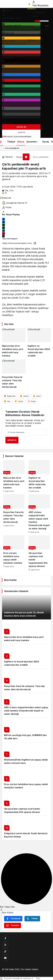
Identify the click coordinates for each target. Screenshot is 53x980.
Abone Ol (11, 440)
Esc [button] (38, 978)
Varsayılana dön (41, 31)
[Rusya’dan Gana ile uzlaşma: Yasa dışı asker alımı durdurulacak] (14, 374)
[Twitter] (5, 945)
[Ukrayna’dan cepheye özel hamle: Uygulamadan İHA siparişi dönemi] (39, 553)
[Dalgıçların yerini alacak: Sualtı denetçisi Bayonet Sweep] (26, 828)
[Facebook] (5, 938)
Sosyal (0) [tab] (21, 127)
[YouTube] (5, 958)
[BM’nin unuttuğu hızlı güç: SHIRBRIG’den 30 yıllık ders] (26, 730)
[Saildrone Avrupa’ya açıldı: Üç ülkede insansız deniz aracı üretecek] (26, 607)
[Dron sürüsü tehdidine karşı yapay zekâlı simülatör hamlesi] (13, 553)
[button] (26, 156)
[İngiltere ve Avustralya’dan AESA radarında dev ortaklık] (39, 342)
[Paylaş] (3, 236)
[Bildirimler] (4, 120)
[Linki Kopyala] (35, 243)
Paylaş (33, 39)
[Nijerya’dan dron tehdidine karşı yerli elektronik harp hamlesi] (14, 342)
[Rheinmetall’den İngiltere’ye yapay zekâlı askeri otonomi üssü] (26, 754)
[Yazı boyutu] (29, 2)
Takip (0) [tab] (21, 132)
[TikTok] (5, 951)
